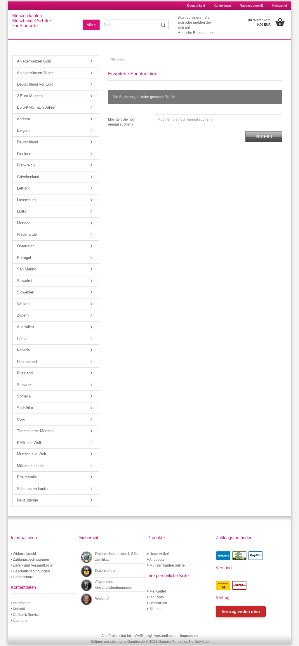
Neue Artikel (159, 554)
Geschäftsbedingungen (31, 571)
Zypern (23, 315)
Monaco (23, 223)
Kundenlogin (222, 5)
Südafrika (25, 408)
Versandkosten (166, 636)
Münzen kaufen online (167, 565)
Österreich (25, 246)
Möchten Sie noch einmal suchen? (122, 121)
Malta (21, 211)
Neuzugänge (27, 500)
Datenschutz (22, 577)
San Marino (26, 269)
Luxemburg (26, 200)
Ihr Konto (156, 597)
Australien (25, 327)
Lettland (23, 188)
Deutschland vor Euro (35, 84)
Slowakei (24, 281)
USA (21, 419)
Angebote (157, 560)
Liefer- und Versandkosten (33, 565)
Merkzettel (279, 5)
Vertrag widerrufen (241, 611)
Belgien (23, 130)
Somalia (24, 396)
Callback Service (26, 615)
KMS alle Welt (29, 442)
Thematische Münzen (35, 431)
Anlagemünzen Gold (34, 61)
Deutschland (27, 142)
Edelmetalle (27, 477)
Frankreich (26, 165)
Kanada (23, 350)
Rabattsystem (250, 5)
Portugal (24, 258)
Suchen (263, 137)
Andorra (23, 119)
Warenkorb (158, 603)
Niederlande (27, 234)
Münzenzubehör (30, 465)
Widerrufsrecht (24, 554)
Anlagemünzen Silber (35, 73)
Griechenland (28, 177)
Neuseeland (27, 362)
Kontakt (18, 609)
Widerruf (102, 599)
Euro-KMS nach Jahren (36, 107)
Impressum (21, 603)
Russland (25, 373)
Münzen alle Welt (31, 454)
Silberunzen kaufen (33, 489)
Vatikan (23, 304)
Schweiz (24, 385)
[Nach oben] (287, 637)
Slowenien (25, 292)
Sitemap (156, 609)
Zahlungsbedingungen (30, 560)
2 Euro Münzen (30, 96)
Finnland (24, 154)
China (22, 338)
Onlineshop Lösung (106, 642)
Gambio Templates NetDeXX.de (183, 642)
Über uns (19, 621)
